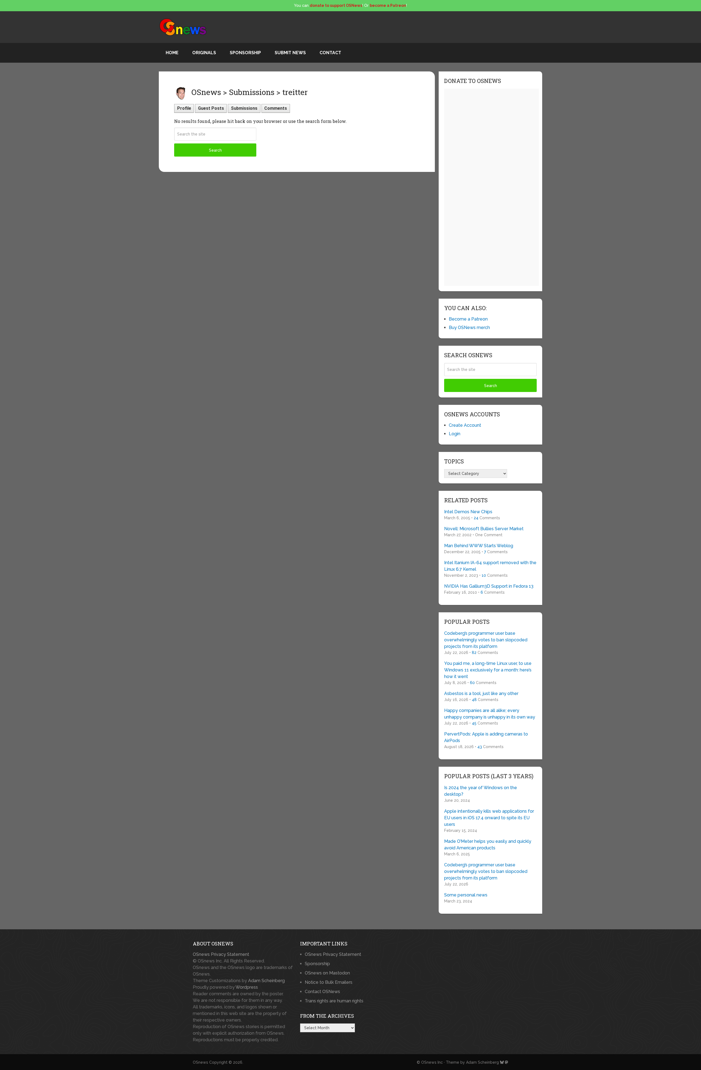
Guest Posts (211, 108)
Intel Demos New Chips (468, 511)
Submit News (290, 52)
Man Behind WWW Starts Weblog (478, 545)
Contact (330, 52)
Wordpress (246, 987)
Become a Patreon (468, 319)
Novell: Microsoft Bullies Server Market (484, 528)
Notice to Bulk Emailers (328, 982)
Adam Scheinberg (266, 980)
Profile (184, 108)
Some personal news (465, 895)
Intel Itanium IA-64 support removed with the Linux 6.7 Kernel (490, 566)
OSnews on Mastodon (327, 973)
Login (454, 433)
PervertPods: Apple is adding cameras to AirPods (486, 737)
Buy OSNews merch (469, 327)
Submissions (244, 108)
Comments (275, 108)
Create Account (465, 425)
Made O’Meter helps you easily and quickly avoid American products (487, 844)
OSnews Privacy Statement (221, 954)
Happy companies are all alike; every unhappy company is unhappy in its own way (489, 714)
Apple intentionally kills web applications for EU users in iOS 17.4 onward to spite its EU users (489, 818)
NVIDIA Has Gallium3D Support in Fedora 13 (488, 586)
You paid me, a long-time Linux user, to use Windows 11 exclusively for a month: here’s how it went (488, 670)
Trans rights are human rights (334, 1000)
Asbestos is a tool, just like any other (481, 693)
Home (172, 52)
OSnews (200, 1062)
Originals (204, 52)
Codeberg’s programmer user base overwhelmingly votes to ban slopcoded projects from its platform (485, 640)
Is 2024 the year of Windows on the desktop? (480, 791)
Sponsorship (245, 52)
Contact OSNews (322, 991)
